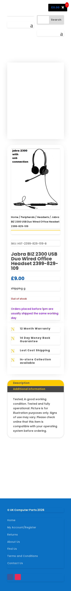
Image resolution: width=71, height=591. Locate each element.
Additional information (29, 389)
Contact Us (15, 563)
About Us (13, 542)
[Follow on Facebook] (10, 577)
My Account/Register (21, 527)
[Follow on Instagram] (18, 577)
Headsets (43, 217)
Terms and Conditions (22, 556)
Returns (12, 534)
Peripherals (28, 217)
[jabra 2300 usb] (35, 208)
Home (14, 217)
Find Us (12, 549)
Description (21, 383)
